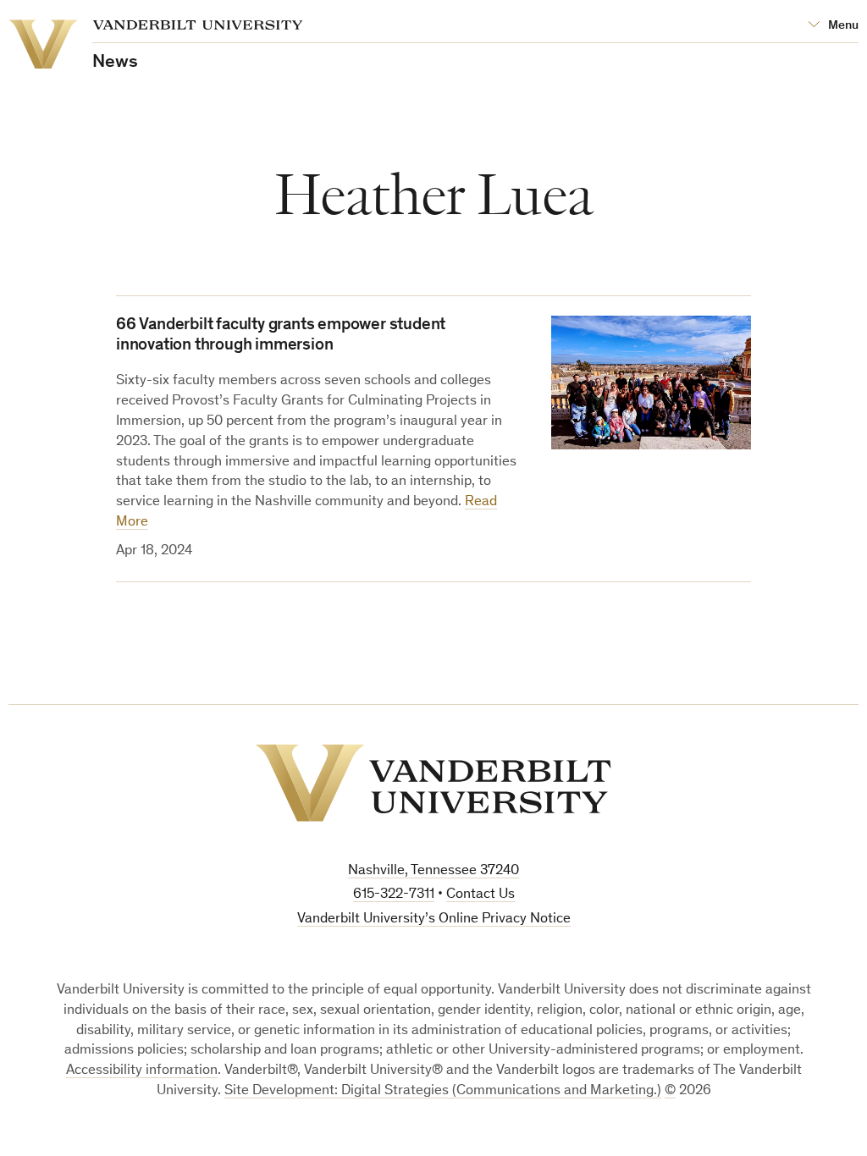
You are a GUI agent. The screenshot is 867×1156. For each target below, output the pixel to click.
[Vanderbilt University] (433, 783)
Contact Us (480, 895)
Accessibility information (142, 1071)
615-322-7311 (393, 895)
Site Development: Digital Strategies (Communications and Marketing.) (442, 1091)
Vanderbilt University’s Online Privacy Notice (434, 919)
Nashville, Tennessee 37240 (433, 871)
